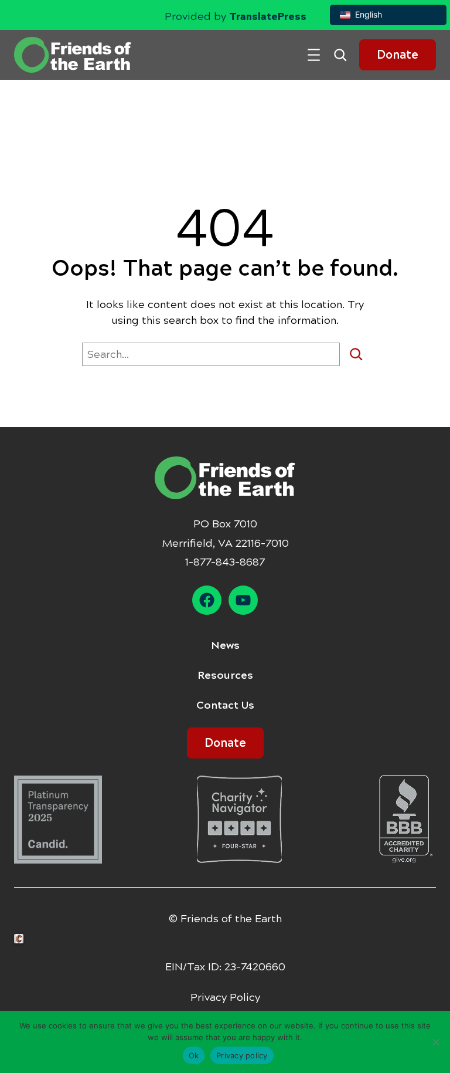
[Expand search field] (344, 55)
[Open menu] (314, 55)
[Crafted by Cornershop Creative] (21, 939)
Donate (397, 55)
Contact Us (225, 705)
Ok (194, 1055)
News (225, 645)
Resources (225, 675)
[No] (435, 1042)
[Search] (360, 354)
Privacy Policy (225, 997)
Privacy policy (242, 1055)
